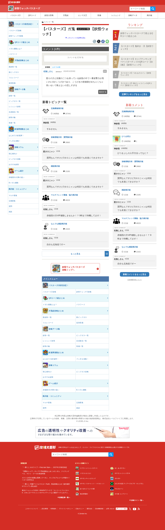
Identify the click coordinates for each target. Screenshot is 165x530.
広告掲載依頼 (99, 508)
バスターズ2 (15, 15)
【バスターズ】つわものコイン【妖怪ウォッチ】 (135, 74)
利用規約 (53, 508)
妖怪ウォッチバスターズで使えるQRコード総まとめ (136, 34)
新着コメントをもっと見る (134, 274)
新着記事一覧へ (64, 497)
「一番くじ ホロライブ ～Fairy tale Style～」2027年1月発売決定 (44, 467)
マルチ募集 (13, 195)
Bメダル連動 (13, 183)
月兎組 (65, 15)
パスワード (13, 54)
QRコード (32, 15)
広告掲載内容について (134, 279)
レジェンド (116, 15)
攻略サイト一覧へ (137, 500)
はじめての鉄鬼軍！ (16, 135)
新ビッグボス (14, 72)
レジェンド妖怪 (14, 107)
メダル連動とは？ (15, 49)
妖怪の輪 (12, 117)
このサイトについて (31, 508)
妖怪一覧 (12, 96)
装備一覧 (12, 123)
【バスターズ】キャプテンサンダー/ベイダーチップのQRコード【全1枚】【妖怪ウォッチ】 (136, 62)
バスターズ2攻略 (15, 31)
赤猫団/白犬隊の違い (16, 177)
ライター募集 (122, 509)
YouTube (134, 509)
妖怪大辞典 (48, 15)
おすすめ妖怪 (14, 164)
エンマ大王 (82, 15)
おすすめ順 (56, 67)
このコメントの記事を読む (76, 38)
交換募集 (12, 201)
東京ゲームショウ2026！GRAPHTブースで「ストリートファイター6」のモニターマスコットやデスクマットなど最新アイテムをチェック (45, 492)
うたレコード (14, 78)
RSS (139, 509)
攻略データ (132, 15)
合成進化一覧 (14, 112)
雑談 (10, 212)
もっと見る (75, 254)
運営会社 (89, 508)
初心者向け (13, 154)
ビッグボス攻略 (14, 159)
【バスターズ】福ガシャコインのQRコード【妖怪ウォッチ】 (136, 84)
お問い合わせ (110, 508)
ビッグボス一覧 (14, 101)
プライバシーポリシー (66, 508)
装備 (99, 15)
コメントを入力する (75, 57)
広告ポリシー (80, 508)
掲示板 (149, 15)
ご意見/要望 (44, 508)
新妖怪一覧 (13, 67)
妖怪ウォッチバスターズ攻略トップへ (73, 268)
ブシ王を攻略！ (14, 141)
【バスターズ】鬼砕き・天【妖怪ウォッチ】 (136, 47)
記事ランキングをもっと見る (134, 94)
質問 (10, 206)
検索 (152, 9)
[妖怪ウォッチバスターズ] (14, 3)
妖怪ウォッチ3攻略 (16, 36)
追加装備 (12, 83)
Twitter (130, 509)
